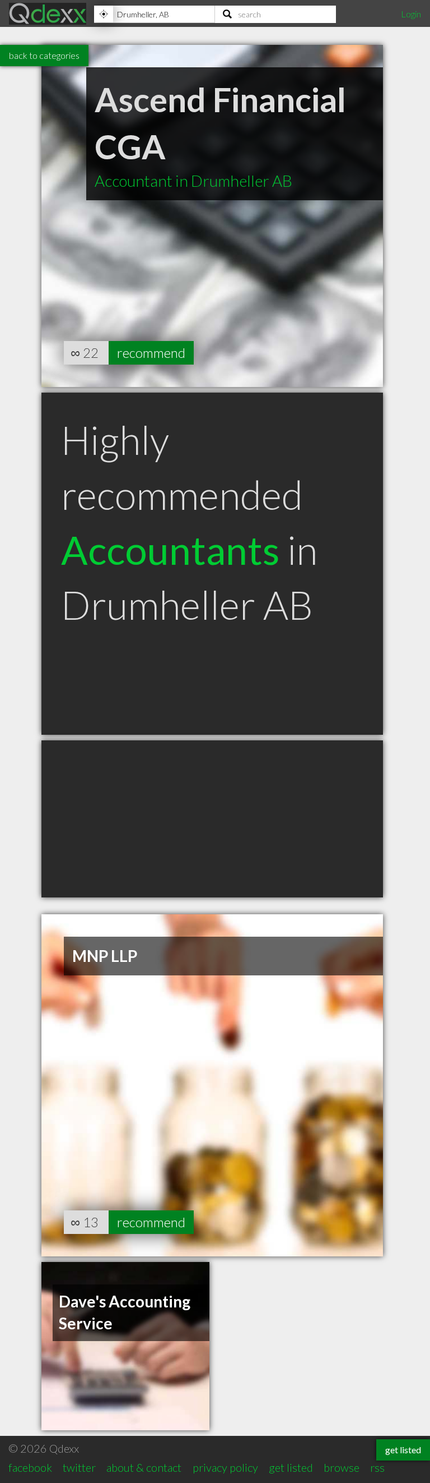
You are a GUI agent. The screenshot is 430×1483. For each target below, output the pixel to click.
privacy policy (225, 1467)
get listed (291, 1467)
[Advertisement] (212, 818)
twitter (79, 1467)
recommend (151, 352)
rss (377, 1467)
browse (341, 1467)
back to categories (44, 55)
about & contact (143, 1467)
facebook (30, 1467)
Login (411, 13)
